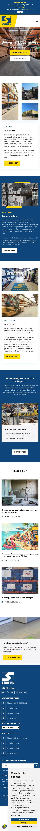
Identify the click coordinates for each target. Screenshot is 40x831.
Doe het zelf (20, 59)
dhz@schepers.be (13, 748)
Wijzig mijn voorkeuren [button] (24, 826)
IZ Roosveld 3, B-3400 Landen (17, 738)
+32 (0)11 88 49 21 (13, 708)
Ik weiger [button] (24, 823)
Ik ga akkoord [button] (24, 819)
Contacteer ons (12, 657)
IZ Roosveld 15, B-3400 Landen (17, 703)
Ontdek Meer (12, 163)
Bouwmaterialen (20, 53)
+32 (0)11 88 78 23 (13, 743)
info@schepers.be (13, 713)
